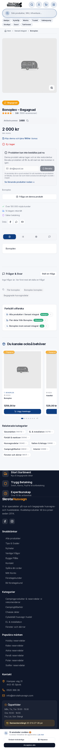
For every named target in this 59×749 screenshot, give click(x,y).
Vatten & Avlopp (42, 443)
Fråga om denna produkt (31, 196)
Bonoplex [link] (34, 31)
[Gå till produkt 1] (22, 418)
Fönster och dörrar (15, 455)
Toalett (35, 20)
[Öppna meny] (54, 5)
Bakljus (6, 20)
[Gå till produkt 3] (26, 418)
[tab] (9, 236)
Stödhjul (7, 24)
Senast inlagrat (21, 31)
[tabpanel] (29, 248)
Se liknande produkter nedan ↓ (20, 182)
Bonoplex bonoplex (33, 290)
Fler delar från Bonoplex (25, 320)
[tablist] (29, 236)
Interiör (39, 449)
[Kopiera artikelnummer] (27, 120)
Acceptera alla (29, 745)
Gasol (16, 24)
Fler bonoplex (13, 290)
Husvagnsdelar (14, 443)
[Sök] (32, 5)
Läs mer (40, 735)
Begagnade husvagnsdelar (16, 295)
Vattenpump (46, 20)
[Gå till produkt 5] (30, 418)
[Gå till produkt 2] (24, 418)
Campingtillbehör (15, 449)
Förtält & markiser (15, 437)
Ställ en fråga (48, 274)
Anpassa (43, 740)
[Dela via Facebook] (10, 221)
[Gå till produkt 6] (32, 418)
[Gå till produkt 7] (34, 418)
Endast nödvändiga (16, 740)
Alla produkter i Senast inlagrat (28, 314)
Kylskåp (16, 20)
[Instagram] (12, 521)
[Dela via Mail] (22, 221)
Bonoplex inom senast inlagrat (26, 326)
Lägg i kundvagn (23, 411)
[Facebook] (5, 521)
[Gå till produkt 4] (28, 418)
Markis (26, 20)
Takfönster (26, 24)
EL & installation (40, 432)
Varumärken (13, 432)
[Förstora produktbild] (51, 88)
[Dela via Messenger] (16, 221)
